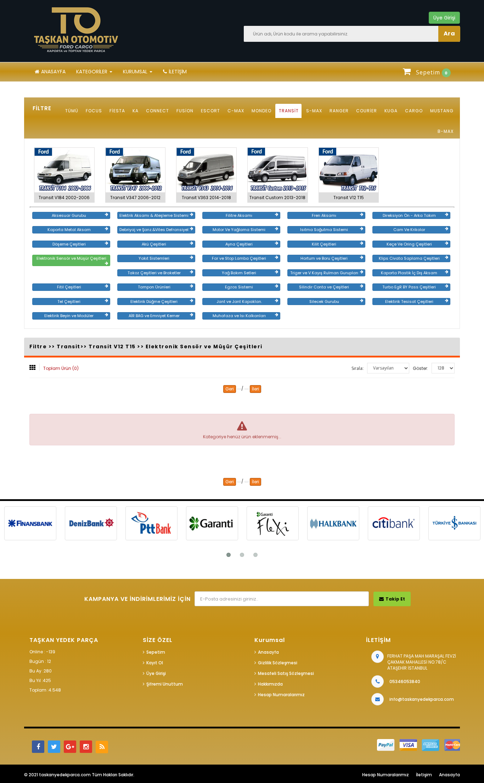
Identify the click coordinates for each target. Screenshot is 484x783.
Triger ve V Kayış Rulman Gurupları (324, 273)
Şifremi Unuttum (164, 684)
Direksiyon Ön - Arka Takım (409, 215)
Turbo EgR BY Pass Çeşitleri (409, 287)
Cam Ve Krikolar (409, 229)
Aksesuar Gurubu (69, 215)
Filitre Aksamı (239, 215)
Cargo (414, 111)
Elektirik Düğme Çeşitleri (154, 301)
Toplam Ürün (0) (61, 368)
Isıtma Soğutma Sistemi (324, 229)
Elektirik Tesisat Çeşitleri (409, 301)
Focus (94, 111)
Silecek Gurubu (324, 301)
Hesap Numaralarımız (281, 695)
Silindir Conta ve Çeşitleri (324, 287)
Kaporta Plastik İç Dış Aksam (409, 273)
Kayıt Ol (154, 663)
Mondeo (261, 111)
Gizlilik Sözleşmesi (277, 663)
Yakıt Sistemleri (154, 258)
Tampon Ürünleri (154, 287)
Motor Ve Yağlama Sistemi (239, 229)
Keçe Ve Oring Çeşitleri (409, 244)
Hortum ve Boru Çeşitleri (324, 258)
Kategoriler (92, 71)
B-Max (446, 131)
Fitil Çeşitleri (69, 287)
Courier (366, 111)
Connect (157, 111)
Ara (449, 33)
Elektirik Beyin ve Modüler (69, 316)
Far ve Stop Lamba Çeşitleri (239, 258)
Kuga (391, 111)
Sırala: (357, 368)
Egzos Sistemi (239, 287)
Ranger (339, 111)
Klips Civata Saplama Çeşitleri (409, 258)
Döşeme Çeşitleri (69, 244)
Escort (210, 111)
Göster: (420, 368)
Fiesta (117, 111)
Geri (229, 389)
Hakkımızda (270, 684)
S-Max (314, 111)
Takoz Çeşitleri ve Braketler (154, 273)
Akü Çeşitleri (154, 244)
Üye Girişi (156, 673)
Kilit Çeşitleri (324, 244)
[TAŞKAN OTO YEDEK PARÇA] (77, 30)
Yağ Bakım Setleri (239, 273)
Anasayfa (53, 71)
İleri (255, 389)
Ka (136, 111)
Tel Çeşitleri (68, 301)
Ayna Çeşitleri (239, 244)
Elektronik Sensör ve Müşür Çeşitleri (71, 258)
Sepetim (155, 652)
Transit (289, 111)
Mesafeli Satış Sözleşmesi (286, 673)
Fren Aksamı (324, 215)
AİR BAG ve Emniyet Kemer (154, 316)
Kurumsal (136, 71)
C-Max (235, 111)
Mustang (442, 111)
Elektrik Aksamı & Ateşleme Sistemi (153, 215)
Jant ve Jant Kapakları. (239, 301)
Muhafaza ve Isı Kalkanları (239, 316)
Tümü (71, 111)
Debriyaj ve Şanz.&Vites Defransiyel (153, 229)
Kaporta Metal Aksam (69, 229)
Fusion (184, 111)
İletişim (178, 71)
